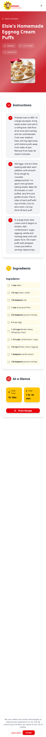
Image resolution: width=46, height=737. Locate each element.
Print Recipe (25, 410)
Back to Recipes (11, 18)
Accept (29, 732)
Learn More (16, 732)
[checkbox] (9, 285)
